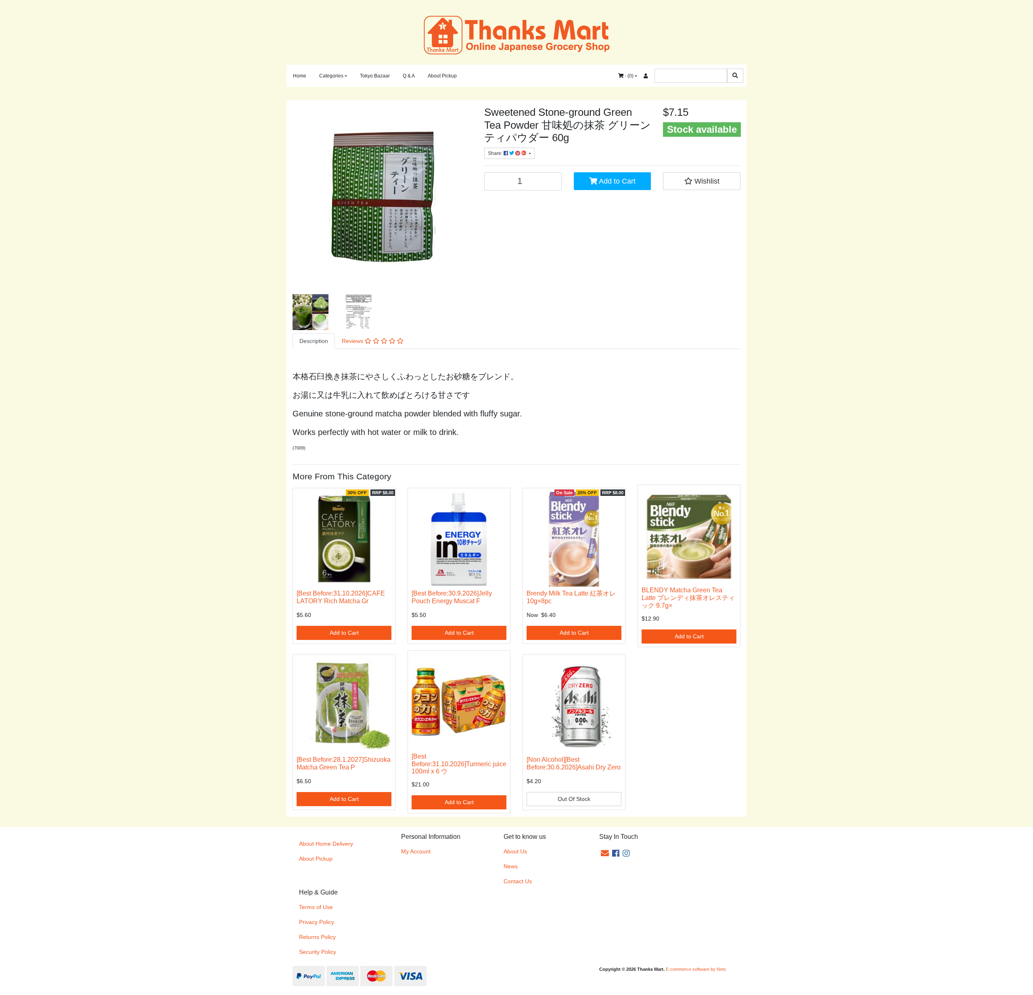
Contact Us (518, 881)
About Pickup (442, 76)
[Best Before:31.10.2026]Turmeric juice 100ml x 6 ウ (459, 764)
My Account (416, 851)
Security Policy (317, 952)
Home (299, 76)
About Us (515, 851)
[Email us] (605, 853)
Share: (496, 153)
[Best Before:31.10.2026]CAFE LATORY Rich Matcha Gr (341, 597)
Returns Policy (317, 937)
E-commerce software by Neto (696, 969)
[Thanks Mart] (516, 34)
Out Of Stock (574, 799)
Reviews (353, 341)
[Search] (735, 76)
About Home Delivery (326, 843)
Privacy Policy (316, 922)
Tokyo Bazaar (375, 76)
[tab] (314, 341)
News (511, 866)
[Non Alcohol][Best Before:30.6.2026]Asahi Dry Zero (574, 763)
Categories (331, 76)
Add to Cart (616, 181)
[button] (701, 181)
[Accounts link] (645, 76)
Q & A (409, 76)
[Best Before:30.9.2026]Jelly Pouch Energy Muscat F (452, 597)
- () (628, 76)
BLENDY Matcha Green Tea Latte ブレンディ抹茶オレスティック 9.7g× (688, 598)
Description (313, 341)
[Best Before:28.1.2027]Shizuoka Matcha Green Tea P (344, 763)
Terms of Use (316, 907)
